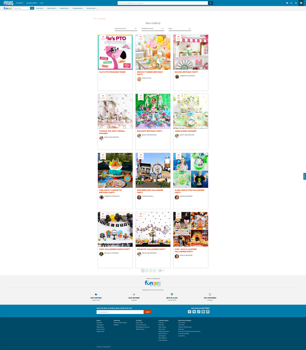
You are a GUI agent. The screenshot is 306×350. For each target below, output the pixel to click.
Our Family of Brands (141, 325)
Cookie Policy (181, 336)
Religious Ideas (100, 331)
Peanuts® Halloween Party (151, 249)
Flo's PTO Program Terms (112, 72)
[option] (115, 63)
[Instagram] (207, 311)
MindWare (116, 325)
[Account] (296, 3)
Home (95, 18)
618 (160, 271)
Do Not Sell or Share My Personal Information (189, 331)
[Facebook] (189, 311)
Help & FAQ (161, 325)
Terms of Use (181, 325)
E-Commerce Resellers (183, 333)
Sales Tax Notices (162, 333)
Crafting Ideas (100, 325)
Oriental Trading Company (120, 322)
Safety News (181, 329)
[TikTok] (198, 311)
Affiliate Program (140, 329)
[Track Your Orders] (287, 3)
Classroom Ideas (101, 329)
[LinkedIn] (203, 311)
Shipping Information (163, 331)
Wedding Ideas (100, 327)
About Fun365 (139, 322)
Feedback (304, 176)
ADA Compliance (162, 338)
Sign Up (148, 312)
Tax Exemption (162, 336)
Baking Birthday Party (186, 72)
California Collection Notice (185, 327)
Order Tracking (162, 327)
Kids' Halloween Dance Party (114, 249)
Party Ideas (99, 322)
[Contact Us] (291, 3)
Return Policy (161, 329)
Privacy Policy (181, 322)
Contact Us (161, 322)
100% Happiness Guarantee (142, 327)
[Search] (210, 3)
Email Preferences (162, 340)
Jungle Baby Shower (185, 131)
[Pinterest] (194, 311)
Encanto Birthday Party (149, 131)
